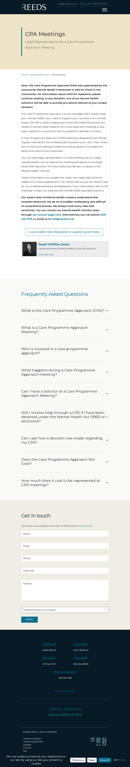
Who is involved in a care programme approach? (54, 351)
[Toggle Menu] (104, 9)
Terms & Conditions (33, 742)
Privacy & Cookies (32, 739)
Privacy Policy (85, 526)
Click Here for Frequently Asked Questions (64, 232)
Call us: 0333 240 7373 (93, 3)
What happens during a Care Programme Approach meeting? (58, 372)
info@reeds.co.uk (67, 3)
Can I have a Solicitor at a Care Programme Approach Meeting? (59, 393)
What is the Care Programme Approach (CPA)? (62, 310)
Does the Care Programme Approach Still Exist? (58, 461)
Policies (27, 748)
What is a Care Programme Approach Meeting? (54, 329)
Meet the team (46, 254)
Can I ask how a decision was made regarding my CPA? (62, 440)
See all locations (65, 691)
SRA (25, 751)
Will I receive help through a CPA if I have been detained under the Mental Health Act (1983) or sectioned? (63, 416)
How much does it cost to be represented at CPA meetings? (60, 482)
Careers (27, 745)
